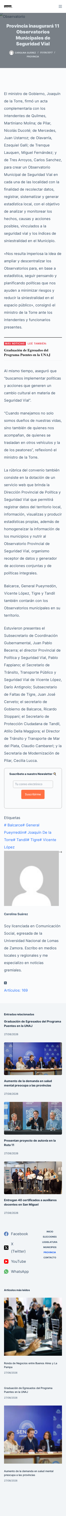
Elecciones (50, 1236)
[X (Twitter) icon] (5, 983)
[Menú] (60, 6)
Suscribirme (33, 794)
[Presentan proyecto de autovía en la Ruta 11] (33, 1118)
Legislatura (49, 1242)
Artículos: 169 (16, 990)
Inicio (50, 1231)
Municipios (49, 1247)
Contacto (49, 1257)
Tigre (33, 840)
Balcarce (13, 825)
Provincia (33, 56)
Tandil (20, 840)
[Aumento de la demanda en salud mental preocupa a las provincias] (33, 1058)
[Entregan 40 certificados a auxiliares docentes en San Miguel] (33, 1177)
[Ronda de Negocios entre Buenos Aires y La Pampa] (33, 1327)
